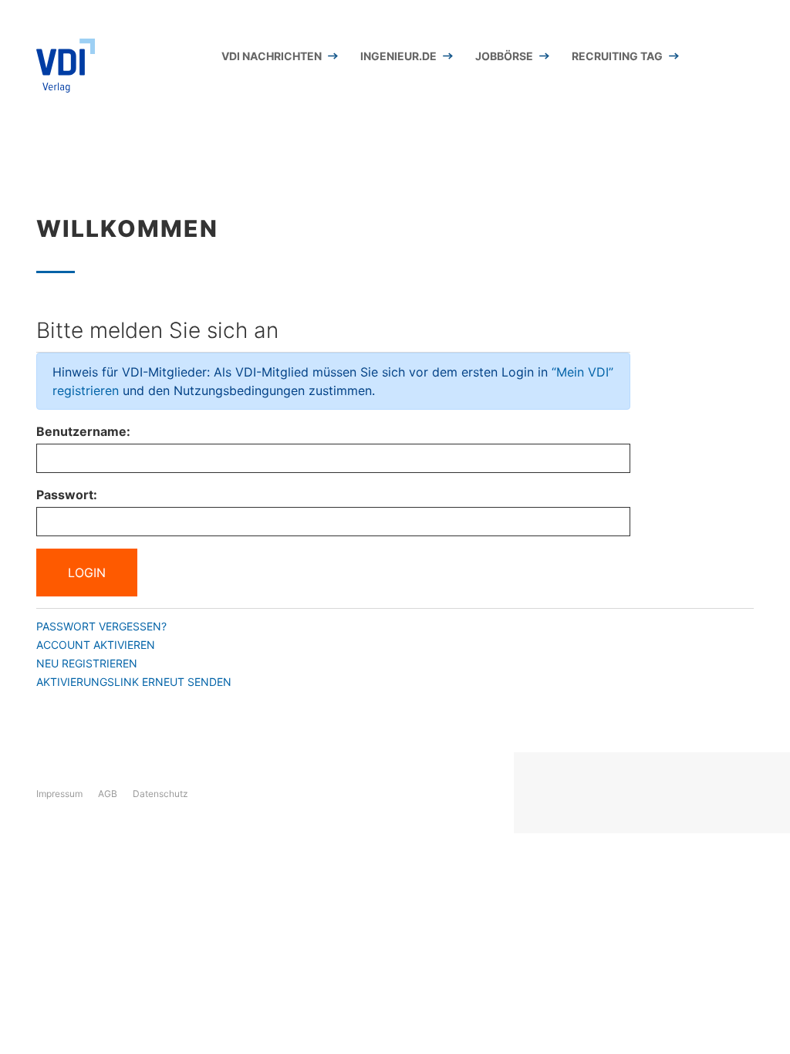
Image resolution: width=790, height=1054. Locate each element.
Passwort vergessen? (101, 626)
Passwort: (66, 494)
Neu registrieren (86, 663)
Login (87, 572)
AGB (107, 793)
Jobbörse (504, 55)
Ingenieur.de (398, 55)
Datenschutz (160, 793)
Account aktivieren (95, 644)
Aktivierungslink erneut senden (133, 681)
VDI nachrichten (271, 55)
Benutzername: (83, 431)
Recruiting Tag (617, 55)
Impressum (59, 793)
